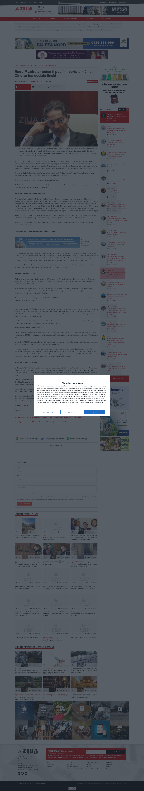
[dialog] (72, 395)
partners (47, 386)
